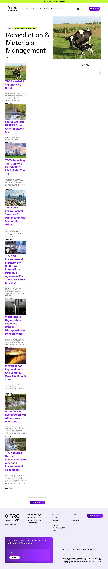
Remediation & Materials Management (25, 28)
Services (28, 8)
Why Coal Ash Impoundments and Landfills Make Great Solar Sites (15, 372)
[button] (79, 8)
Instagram (76, 520)
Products (33, 8)
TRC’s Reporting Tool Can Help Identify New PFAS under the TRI (15, 167)
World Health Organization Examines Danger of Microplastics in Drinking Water (15, 325)
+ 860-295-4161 (10, 524)
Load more (37, 502)
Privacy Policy (71, 549)
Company (57, 8)
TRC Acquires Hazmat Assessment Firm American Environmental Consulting (15, 461)
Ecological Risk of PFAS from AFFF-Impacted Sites (14, 127)
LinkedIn (76, 518)
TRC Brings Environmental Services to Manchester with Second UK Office (15, 216)
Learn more (62, 1)
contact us (94, 9)
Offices (52, 8)
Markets (23, 8)
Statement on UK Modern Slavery (68, 554)
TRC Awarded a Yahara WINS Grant (14, 85)
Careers (54, 530)
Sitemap (62, 549)
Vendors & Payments (59, 528)
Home (9, 28)
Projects (62, 8)
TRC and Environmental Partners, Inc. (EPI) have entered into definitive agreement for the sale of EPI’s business (15, 269)
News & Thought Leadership (43, 8)
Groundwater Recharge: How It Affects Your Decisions (15, 416)
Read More (9, 103)
